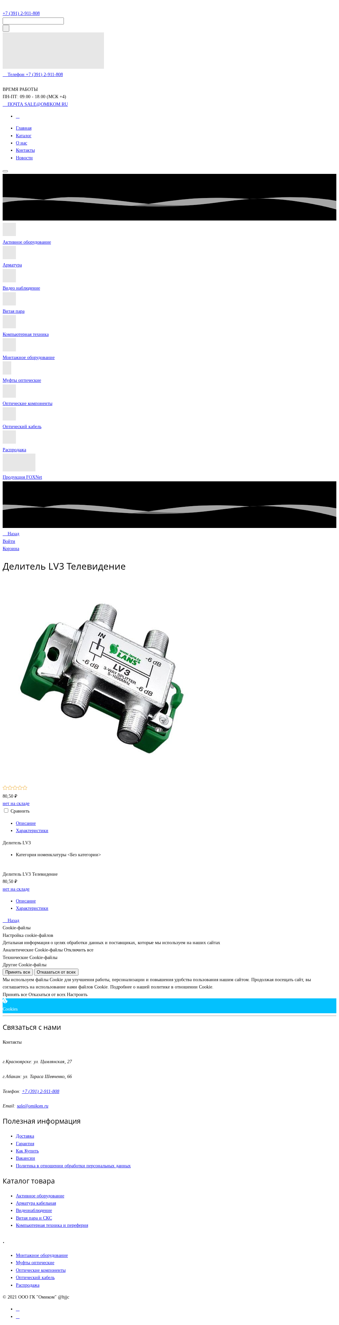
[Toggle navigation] (5, 171)
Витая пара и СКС (34, 1218)
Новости (24, 157)
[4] (20, 788)
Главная (23, 128)
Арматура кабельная (36, 1203)
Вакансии (25, 1158)
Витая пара (13, 311)
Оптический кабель (22, 426)
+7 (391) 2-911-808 (21, 13)
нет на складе (16, 803)
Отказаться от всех (56, 972)
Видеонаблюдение (34, 1210)
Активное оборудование (27, 242)
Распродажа (14, 449)
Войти (9, 541)
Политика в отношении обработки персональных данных (73, 1165)
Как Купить (27, 1150)
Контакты (25, 150)
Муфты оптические (22, 380)
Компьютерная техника (26, 334)
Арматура (12, 264)
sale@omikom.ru (32, 1106)
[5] (25, 788)
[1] (5, 788)
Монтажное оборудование (29, 357)
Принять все (17, 972)
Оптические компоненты (27, 403)
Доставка (25, 1136)
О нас (21, 143)
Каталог (23, 135)
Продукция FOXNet (22, 477)
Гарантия (25, 1143)
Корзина (11, 548)
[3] (15, 788)
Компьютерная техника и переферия (52, 1225)
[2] (10, 788)
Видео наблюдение (21, 288)
